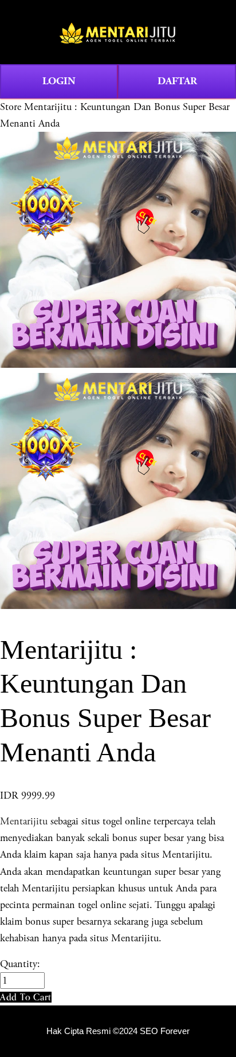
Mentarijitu (24, 821)
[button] (26, 997)
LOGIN (59, 81)
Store (10, 106)
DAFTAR (177, 81)
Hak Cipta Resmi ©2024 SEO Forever (118, 1031)
